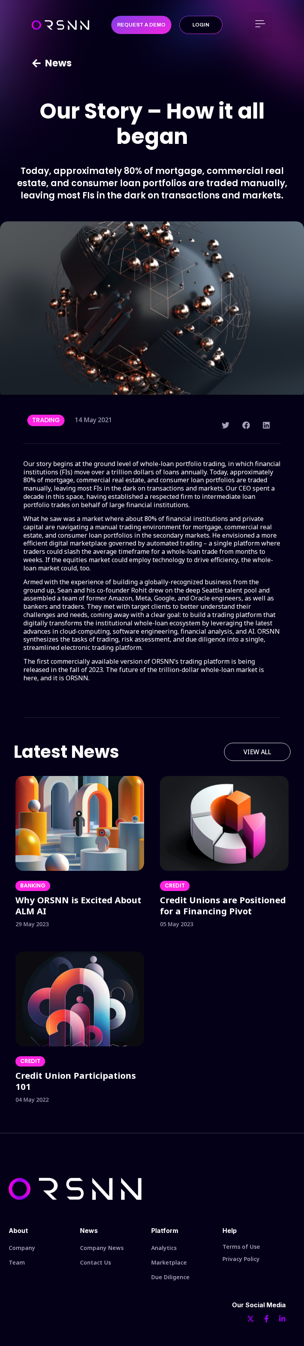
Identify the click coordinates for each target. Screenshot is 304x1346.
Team (17, 1262)
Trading (46, 420)
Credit (175, 885)
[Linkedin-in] (282, 1318)
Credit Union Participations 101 (75, 1080)
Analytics (164, 1248)
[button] (260, 25)
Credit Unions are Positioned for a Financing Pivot (223, 905)
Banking (33, 885)
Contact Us (95, 1262)
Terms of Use (241, 1246)
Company (22, 1248)
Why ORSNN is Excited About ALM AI (78, 905)
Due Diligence (170, 1277)
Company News (102, 1248)
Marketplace (169, 1262)
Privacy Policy (241, 1259)
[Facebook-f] (266, 1318)
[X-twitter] (250, 1318)
